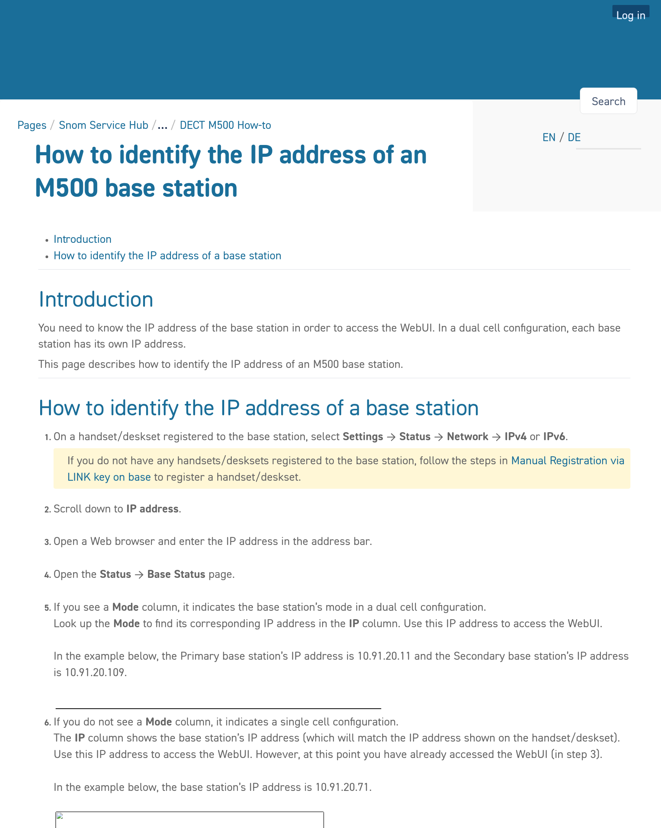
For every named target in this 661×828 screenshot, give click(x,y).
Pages (32, 125)
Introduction (83, 239)
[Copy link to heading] (156, 300)
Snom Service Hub (103, 125)
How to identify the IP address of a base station (168, 255)
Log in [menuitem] (631, 12)
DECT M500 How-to (225, 125)
